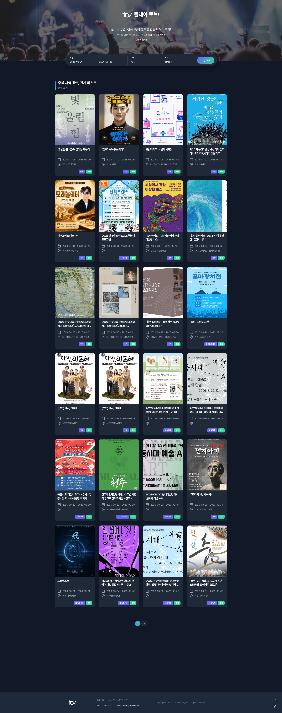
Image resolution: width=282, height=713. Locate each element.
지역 (132, 58)
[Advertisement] (141, 663)
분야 (166, 58)
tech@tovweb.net (131, 705)
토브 (98, 700)
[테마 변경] (276, 707)
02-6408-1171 (108, 705)
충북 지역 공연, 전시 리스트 (77, 83)
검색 (208, 60)
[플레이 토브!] (72, 704)
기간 (71, 58)
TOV (179, 703)
